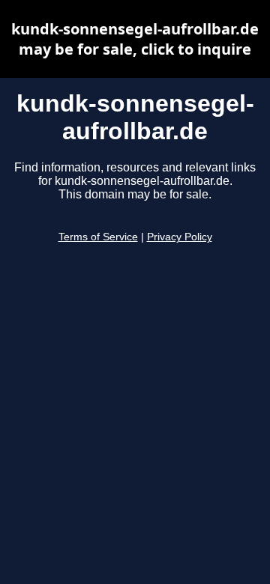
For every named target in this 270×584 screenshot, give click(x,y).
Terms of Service (98, 237)
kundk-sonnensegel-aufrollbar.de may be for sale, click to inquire (135, 39)
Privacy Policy (179, 237)
